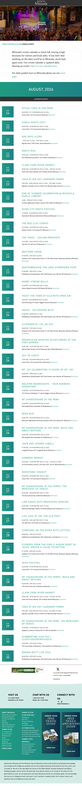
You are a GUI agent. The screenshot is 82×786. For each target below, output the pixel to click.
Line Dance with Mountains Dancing (45, 502)
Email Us (36, 700)
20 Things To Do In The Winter (31, 734)
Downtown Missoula (8, 717)
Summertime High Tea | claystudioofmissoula (37, 638)
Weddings (25, 723)
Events (4, 737)
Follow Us (56, 679)
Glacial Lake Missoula (8, 719)
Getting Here (25, 717)
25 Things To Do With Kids (30, 732)
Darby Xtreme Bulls (35, 281)
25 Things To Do (7, 732)
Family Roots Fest (34, 122)
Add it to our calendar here (43, 66)
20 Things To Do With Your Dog (31, 736)
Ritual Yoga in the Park (37, 108)
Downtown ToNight (34, 472)
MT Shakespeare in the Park (40, 399)
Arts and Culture (7, 734)
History (4, 721)
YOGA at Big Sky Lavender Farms (43, 179)
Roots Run (29, 150)
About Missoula (8, 712)
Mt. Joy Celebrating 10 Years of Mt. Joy (47, 369)
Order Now (51, 748)
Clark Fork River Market (38, 165)
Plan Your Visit (28, 715)
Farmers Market (33, 458)
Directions (51, 115)
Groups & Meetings (27, 721)
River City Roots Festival (38, 209)
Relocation (5, 723)
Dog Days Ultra (32, 136)
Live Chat (44, 700)
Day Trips (25, 719)
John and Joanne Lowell (38, 443)
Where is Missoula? (8, 727)
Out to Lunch (30, 355)
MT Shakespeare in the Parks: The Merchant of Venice (44, 487)
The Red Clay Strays (35, 223)
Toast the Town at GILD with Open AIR (46, 296)
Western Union (32, 251)
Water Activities (6, 743)
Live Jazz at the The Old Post (41, 516)
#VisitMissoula (63, 704)
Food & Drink (6, 739)
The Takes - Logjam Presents (41, 237)
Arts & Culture (16, 44)
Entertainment (6, 736)
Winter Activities (7, 745)
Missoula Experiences (28, 744)
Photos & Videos (27, 748)
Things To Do (6, 44)
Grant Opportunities (28, 752)
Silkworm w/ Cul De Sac (37, 324)
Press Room (7, 748)
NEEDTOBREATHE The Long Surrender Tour (49, 267)
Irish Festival (31, 562)
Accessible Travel (27, 725)
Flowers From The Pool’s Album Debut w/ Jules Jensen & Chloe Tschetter (49, 545)
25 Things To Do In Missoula (30, 730)
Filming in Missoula (28, 746)
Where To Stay (28, 712)
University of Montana (8, 725)
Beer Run (28, 413)
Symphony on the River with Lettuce (46, 530)
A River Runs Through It (9, 715)
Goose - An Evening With (38, 310)
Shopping (5, 741)
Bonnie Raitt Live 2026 (36, 652)
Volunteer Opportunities (29, 750)
